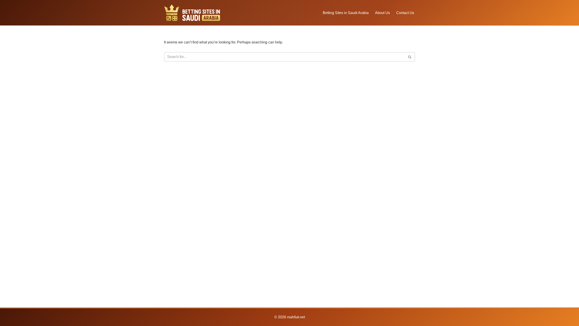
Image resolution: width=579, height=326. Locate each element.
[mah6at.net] (192, 12)
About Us (382, 13)
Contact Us (405, 13)
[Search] (410, 57)
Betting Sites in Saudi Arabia (346, 13)
